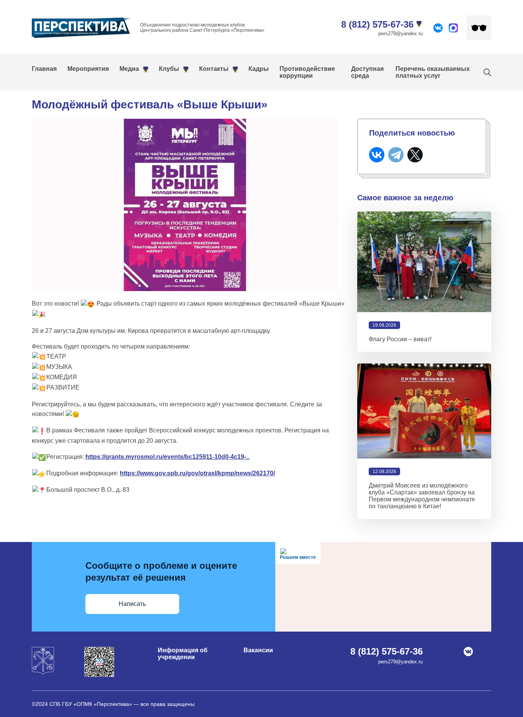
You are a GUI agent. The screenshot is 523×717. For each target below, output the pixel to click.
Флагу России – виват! (400, 339)
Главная (44, 68)
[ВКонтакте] (376, 154)
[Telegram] (396, 154)
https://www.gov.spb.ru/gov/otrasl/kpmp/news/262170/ (197, 473)
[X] (415, 154)
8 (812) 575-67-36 (377, 24)
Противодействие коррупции (307, 72)
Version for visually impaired (478, 27)
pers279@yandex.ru (400, 33)
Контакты (214, 68)
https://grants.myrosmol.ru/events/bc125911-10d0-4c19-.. (167, 456)
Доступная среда (367, 72)
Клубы (169, 68)
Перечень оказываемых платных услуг (433, 72)
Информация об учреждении (183, 653)
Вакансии (258, 650)
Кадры (258, 68)
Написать (132, 604)
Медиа (129, 68)
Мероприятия (88, 68)
